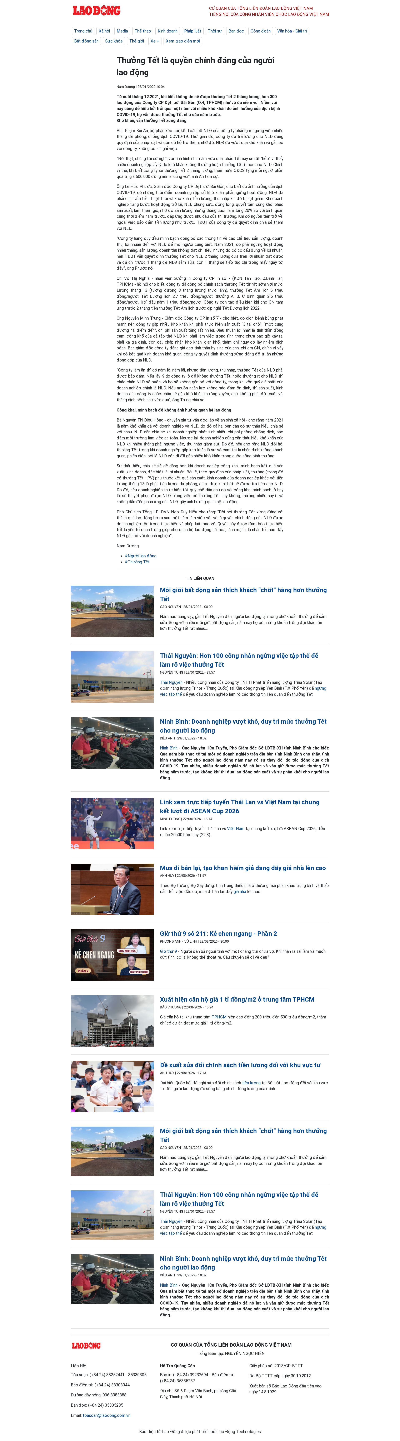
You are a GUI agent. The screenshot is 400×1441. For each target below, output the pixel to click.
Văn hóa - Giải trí (292, 31)
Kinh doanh (168, 31)
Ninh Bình (168, 748)
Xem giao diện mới (183, 41)
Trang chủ (83, 31)
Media (122, 31)
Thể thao (143, 31)
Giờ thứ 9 (168, 951)
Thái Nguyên (171, 682)
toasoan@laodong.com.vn (106, 1415)
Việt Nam (236, 828)
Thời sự (215, 31)
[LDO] (112, 612)
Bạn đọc (236, 31)
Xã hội (104, 31)
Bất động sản (86, 41)
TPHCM (219, 1016)
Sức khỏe (114, 41)
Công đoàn (261, 31)
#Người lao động (140, 555)
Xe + (155, 41)
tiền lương (251, 1082)
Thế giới (136, 41)
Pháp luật (192, 31)
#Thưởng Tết (137, 561)
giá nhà (240, 891)
